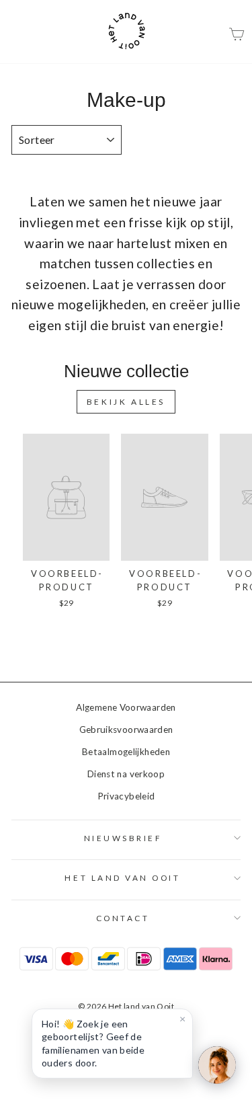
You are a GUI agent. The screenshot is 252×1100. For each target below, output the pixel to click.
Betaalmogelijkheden (126, 751)
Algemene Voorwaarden (125, 707)
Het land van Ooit (122, 878)
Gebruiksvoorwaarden (126, 729)
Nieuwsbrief (123, 838)
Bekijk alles (126, 402)
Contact (123, 918)
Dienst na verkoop (126, 774)
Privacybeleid (126, 796)
